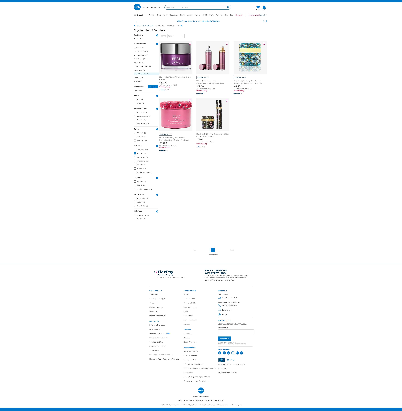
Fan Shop (219, 15)
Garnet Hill (208, 400)
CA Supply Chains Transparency (161, 355)
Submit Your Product (157, 316)
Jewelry (190, 15)
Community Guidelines (158, 338)
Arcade (186, 338)
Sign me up (224, 339)
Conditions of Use (156, 342)
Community (188, 334)
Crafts (211, 15)
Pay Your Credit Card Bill (227, 373)
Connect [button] (155, 7)
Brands (186, 294)
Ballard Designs (189, 400)
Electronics (174, 15)
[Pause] (266, 21)
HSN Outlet (188, 316)
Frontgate (199, 400)
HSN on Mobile (189, 299)
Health (204, 15)
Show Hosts (153, 311)
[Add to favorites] (190, 44)
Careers (152, 303)
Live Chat (226, 310)
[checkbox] (146, 100)
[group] (175, 84)
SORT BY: (164, 36)
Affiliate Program (156, 307)
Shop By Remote (190, 307)
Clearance (239, 15)
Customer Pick (203, 77)
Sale (231, 15)
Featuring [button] (138, 35)
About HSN (153, 294)
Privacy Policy (154, 329)
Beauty (182, 15)
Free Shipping (164, 87)
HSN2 (186, 311)
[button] (244, 8)
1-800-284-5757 (229, 298)
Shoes (159, 15)
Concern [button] (138, 177)
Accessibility (154, 350)
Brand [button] (136, 95)
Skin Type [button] (138, 211)
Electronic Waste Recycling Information (164, 359)
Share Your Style (190, 342)
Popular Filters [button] (140, 108)
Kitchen (197, 15)
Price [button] (136, 129)
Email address (223, 328)
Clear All (152, 87)
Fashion (151, 15)
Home (165, 15)
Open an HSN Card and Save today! (231, 364)
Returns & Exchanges (157, 325)
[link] (264, 8)
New (226, 15)
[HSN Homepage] (134, 25)
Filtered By (144, 87)
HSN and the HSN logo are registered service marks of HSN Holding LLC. (201, 405)
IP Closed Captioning (157, 346)
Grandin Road (219, 400)
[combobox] (197, 7)
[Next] (264, 21)
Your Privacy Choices (157, 334)
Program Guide (190, 303)
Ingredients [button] (139, 194)
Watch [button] (145, 7)
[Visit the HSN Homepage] (137, 10)
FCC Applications (190, 360)
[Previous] (136, 21)
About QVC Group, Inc (158, 299)
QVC (180, 400)
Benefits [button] (137, 146)
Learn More (222, 369)
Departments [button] (140, 43)
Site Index (187, 324)
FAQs (224, 314)
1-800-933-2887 (229, 305)
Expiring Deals (139, 39)
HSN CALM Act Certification (194, 364)
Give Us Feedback (191, 356)
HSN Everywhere (190, 320)
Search (228, 7)
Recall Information (191, 351)
